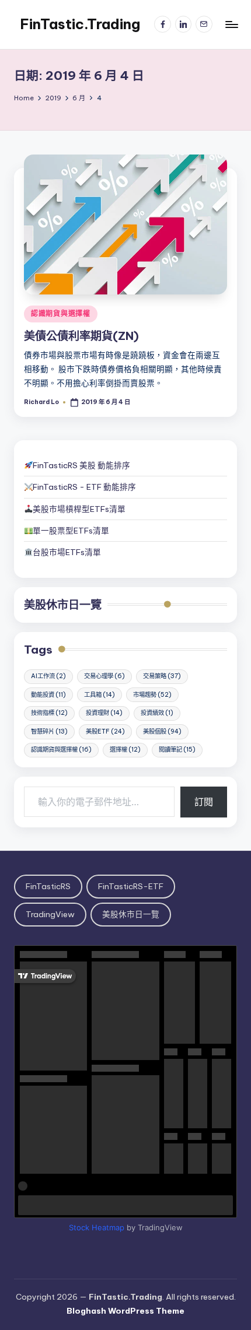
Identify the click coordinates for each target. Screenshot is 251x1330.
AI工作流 (48, 676)
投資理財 (104, 713)
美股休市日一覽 (63, 605)
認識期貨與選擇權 (60, 313)
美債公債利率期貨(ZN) (81, 336)
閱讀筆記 (177, 749)
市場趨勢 (152, 695)
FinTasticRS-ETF (130, 886)
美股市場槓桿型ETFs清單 (79, 509)
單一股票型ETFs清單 (71, 530)
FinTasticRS (48, 886)
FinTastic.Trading (80, 24)
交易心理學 (104, 676)
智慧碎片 (49, 731)
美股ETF (105, 731)
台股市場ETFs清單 (67, 552)
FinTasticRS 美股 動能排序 (81, 465)
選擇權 (125, 749)
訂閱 (203, 802)
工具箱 (99, 695)
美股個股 (162, 731)
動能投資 (48, 695)
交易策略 (162, 676)
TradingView (50, 914)
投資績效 (157, 713)
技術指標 (49, 713)
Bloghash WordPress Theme (125, 1311)
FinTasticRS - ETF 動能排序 (84, 487)
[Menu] (231, 24)
